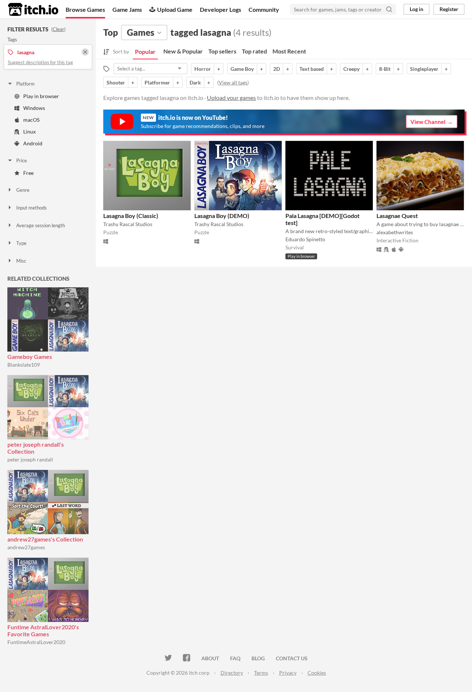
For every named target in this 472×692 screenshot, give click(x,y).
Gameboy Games (29, 356)
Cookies (317, 672)
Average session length (40, 225)
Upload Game (174, 9)
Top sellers (222, 51)
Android (32, 143)
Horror (202, 69)
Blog (258, 658)
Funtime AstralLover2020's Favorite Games (43, 630)
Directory (232, 672)
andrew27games (26, 547)
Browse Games (85, 9)
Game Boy (242, 69)
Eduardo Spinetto (305, 239)
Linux (29, 131)
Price (21, 160)
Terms (261, 672)
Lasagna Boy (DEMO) (221, 215)
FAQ (235, 658)
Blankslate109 (23, 364)
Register (449, 9)
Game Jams (127, 9)
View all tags (233, 82)
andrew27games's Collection (45, 539)
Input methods (31, 208)
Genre (23, 190)
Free (28, 173)
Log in (416, 9)
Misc (21, 261)
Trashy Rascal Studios (127, 224)
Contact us (292, 658)
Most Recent (289, 51)
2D (276, 69)
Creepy (351, 69)
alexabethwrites (394, 232)
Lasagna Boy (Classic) (130, 215)
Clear (58, 29)
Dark (195, 82)
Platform (25, 84)
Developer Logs (220, 9)
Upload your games (231, 97)
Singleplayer (424, 69)
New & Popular (183, 51)
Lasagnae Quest (397, 215)
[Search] (389, 9)
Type (21, 243)
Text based (311, 69)
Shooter (116, 82)
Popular (145, 51)
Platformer (157, 82)
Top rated (254, 51)
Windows (34, 108)
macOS (31, 120)
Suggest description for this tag (40, 62)
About (210, 658)
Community (264, 9)
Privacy (287, 672)
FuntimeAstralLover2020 (36, 642)
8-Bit (385, 69)
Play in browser (41, 96)
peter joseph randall (30, 459)
